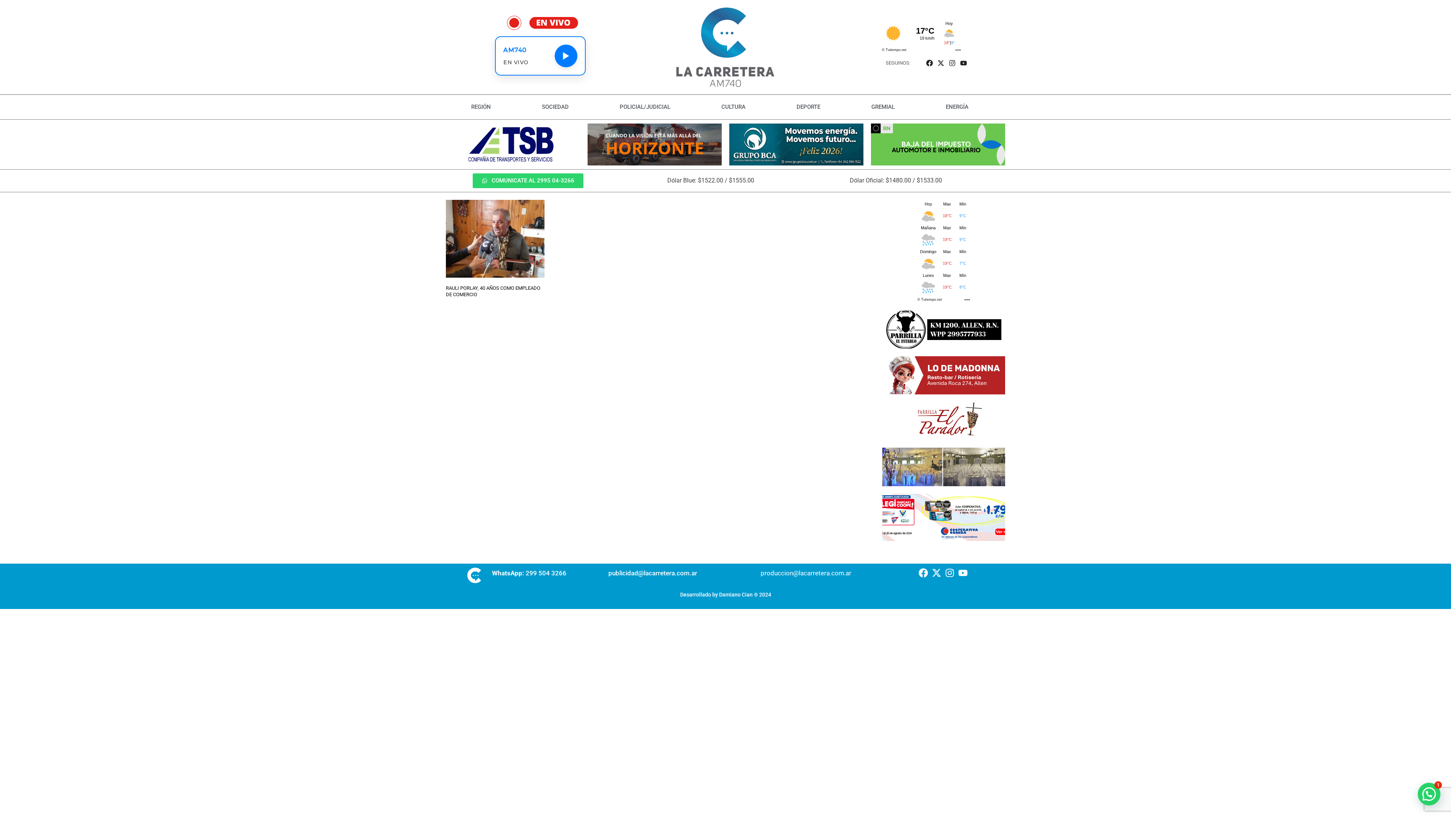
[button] (1429, 794)
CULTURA (733, 107)
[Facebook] (929, 63)
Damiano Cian (736, 595)
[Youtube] (963, 63)
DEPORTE (808, 107)
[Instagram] (952, 63)
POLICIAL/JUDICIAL (645, 107)
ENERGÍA (957, 107)
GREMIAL (883, 107)
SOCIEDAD (555, 107)
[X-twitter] (940, 63)
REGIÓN (481, 107)
